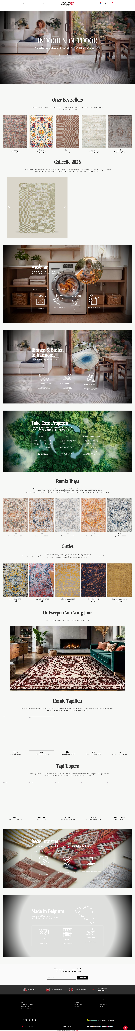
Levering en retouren (26, 1008)
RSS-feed (72, 1026)
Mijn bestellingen (78, 1004)
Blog (74, 9)
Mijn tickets (76, 1006)
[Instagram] (26, 1020)
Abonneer (82, 977)
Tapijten (55, 9)
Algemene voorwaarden (27, 1004)
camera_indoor (125, 1028)
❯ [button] (132, 46)
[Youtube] (35, 1020)
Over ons (79, 9)
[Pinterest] (32, 1020)
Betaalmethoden (25, 1006)
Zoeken (43, 4)
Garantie (23, 1011)
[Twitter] (29, 1020)
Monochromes (63, 9)
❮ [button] (3, 46)
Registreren (76, 1002)
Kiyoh (77, 1030)
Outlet (70, 9)
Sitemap (23, 1013)
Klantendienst (24, 1010)
